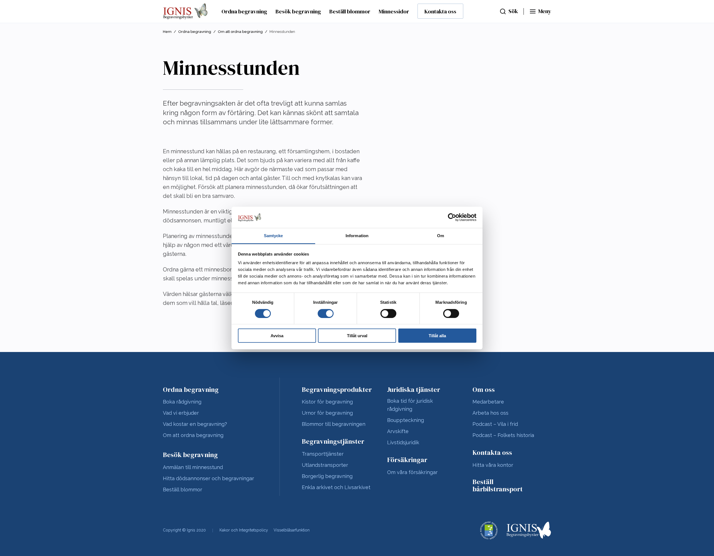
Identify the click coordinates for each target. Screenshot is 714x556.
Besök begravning (298, 11)
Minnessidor (394, 11)
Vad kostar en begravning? (195, 424)
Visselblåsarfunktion (292, 530)
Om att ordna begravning (240, 32)
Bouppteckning (405, 420)
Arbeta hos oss (490, 413)
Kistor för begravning (327, 402)
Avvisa (277, 335)
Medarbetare (488, 402)
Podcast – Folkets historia (503, 435)
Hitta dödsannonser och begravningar (208, 478)
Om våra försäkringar (412, 472)
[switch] (326, 313)
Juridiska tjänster (413, 389)
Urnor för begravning (327, 413)
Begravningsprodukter (337, 389)
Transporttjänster (323, 454)
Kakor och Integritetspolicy (243, 530)
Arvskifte (398, 431)
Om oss (483, 389)
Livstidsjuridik (403, 442)
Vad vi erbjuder (181, 413)
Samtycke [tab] (273, 235)
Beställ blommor (349, 11)
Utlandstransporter (325, 465)
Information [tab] (357, 235)
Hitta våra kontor (492, 465)
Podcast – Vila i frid (495, 424)
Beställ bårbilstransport (497, 485)
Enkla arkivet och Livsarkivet (336, 487)
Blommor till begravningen (333, 424)
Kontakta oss (440, 11)
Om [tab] (440, 235)
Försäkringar (407, 459)
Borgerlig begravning (327, 476)
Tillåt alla (437, 335)
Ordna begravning (244, 11)
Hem (167, 32)
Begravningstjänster (333, 441)
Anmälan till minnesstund (193, 467)
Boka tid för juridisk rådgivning (410, 405)
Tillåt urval (357, 335)
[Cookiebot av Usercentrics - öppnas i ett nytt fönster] (452, 217)
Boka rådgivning (182, 402)
